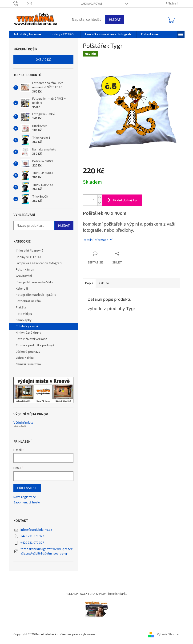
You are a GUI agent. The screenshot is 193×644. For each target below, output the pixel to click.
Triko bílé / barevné (29, 250)
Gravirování (24, 276)
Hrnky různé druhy (28, 332)
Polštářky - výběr (28, 326)
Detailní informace (95, 240)
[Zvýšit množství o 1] (99, 197)
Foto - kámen (25, 269)
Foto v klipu (24, 314)
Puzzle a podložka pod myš (35, 345)
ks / (43, 59)
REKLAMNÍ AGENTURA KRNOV (86, 593)
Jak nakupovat (91, 4)
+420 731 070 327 (32, 536)
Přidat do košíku (125, 200)
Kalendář (22, 288)
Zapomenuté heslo (26, 502)
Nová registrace (24, 497)
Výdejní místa (23, 422)
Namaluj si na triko (28, 364)
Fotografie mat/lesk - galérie (36, 294)
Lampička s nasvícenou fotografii (39, 263)
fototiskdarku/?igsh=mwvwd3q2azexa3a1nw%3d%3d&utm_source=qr (46, 551)
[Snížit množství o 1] (99, 203)
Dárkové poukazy (28, 351)
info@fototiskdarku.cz (36, 529)
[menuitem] (27, 34)
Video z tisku (25, 358)
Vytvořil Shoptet (168, 634)
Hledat (115, 19)
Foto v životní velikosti (32, 339)
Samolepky (24, 320)
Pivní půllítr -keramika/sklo (34, 282)
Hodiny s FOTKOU (28, 257)
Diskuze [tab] (103, 283)
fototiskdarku (117, 593)
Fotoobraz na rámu (29, 301)
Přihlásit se (27, 488)
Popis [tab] (89, 283)
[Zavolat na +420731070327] (20, 3)
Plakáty (21, 307)
